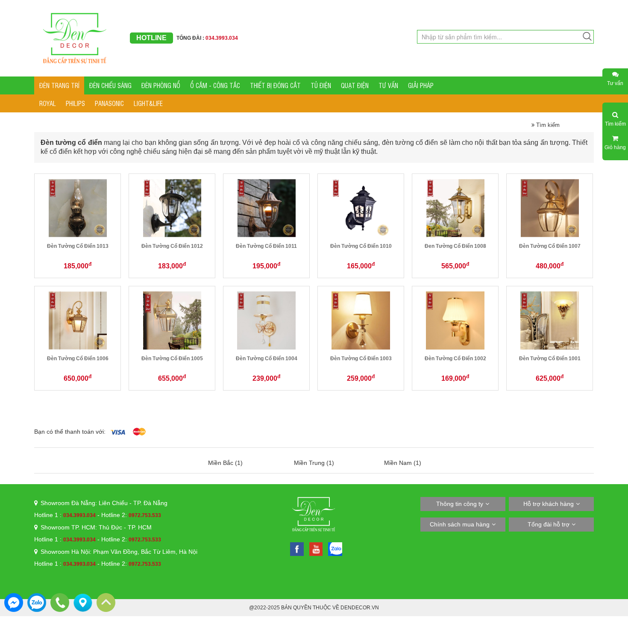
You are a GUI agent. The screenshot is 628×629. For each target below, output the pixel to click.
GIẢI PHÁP (421, 85)
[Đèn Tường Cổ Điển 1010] (361, 208)
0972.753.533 (145, 515)
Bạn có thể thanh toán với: (70, 431)
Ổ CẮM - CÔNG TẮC (215, 85)
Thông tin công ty (459, 503)
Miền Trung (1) (314, 462)
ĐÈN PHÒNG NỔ (160, 85)
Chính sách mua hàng (460, 524)
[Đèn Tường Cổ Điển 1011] (267, 208)
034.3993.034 (79, 515)
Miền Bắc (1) (225, 462)
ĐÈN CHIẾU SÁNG (110, 85)
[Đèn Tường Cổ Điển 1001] (549, 320)
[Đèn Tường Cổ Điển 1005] (172, 320)
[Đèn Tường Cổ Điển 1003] (361, 320)
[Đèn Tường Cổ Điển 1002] (455, 320)
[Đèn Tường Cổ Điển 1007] (550, 208)
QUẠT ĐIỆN (355, 85)
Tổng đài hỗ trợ (548, 524)
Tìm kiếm (547, 125)
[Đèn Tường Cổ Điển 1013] (78, 208)
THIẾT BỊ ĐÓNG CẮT (275, 85)
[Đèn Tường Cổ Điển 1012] (172, 208)
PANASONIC (109, 103)
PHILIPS (75, 103)
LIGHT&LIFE (148, 103)
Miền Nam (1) (402, 462)
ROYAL (47, 103)
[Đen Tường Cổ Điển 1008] (455, 208)
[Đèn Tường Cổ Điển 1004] (266, 320)
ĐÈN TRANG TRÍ (59, 85)
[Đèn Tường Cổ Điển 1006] (78, 320)
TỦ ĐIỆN (321, 85)
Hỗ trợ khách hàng (548, 503)
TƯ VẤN (388, 85)
